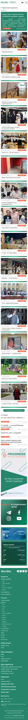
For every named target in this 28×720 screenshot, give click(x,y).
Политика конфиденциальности (14, 711)
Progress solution (18, 715)
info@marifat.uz (7, 701)
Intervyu (3, 635)
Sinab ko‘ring (4, 630)
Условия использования (14, 713)
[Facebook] (21, 571)
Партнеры (5, 692)
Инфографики (4, 661)
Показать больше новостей (15, 410)
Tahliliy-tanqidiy (5, 600)
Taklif (2, 632)
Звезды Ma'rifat (7, 684)
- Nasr (2, 609)
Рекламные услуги (8, 687)
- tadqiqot (3, 617)
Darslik (3, 637)
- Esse (2, 604)
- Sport (3, 585)
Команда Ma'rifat (5, 681)
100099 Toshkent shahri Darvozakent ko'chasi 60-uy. (14, 704)
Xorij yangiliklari (5, 592)
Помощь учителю (6, 658)
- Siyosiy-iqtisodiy (5, 583)
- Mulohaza (4, 622)
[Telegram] (18, 571)
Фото (2, 656)
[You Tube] (26, 571)
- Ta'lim (3, 581)
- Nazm (3, 611)
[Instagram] (23, 571)
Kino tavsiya (4, 639)
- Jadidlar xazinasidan (6, 624)
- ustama (3, 615)
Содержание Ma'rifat (6, 671)
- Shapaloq (3, 626)
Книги (2, 647)
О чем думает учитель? (7, 673)
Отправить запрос (8, 689)
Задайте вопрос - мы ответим (9, 669)
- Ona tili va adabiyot (6, 613)
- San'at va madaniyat (6, 587)
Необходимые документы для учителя (11, 667)
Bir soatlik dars (5, 628)
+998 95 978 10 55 (7, 699)
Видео (2, 654)
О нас (2, 679)
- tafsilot (3, 619)
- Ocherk (3, 606)
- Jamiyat (3, 589)
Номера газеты (5, 645)
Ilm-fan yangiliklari (6, 594)
